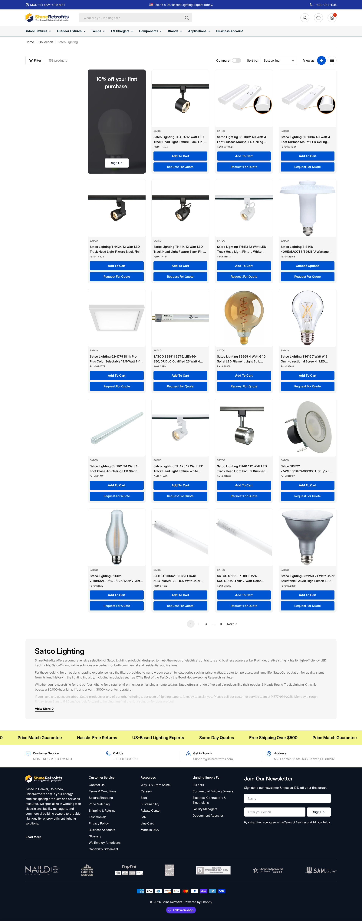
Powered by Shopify (198, 902)
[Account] (304, 17)
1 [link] (190, 624)
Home (29, 42)
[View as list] (332, 60)
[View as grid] (321, 60)
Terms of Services (295, 822)
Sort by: (252, 60)
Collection (46, 42)
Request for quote (180, 167)
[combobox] (135, 17)
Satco (157, 131)
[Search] (187, 17)
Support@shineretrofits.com (213, 759)
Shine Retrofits (172, 902)
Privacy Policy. (322, 822)
